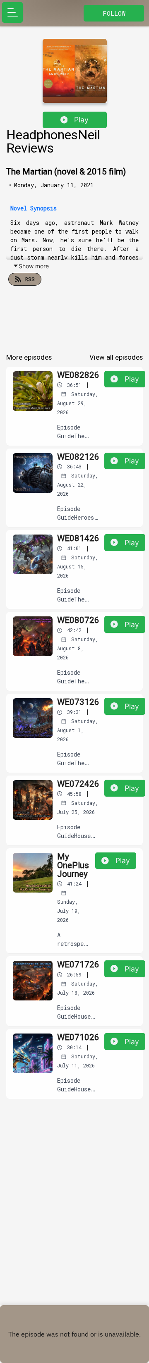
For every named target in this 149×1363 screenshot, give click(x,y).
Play (81, 119)
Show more (34, 266)
